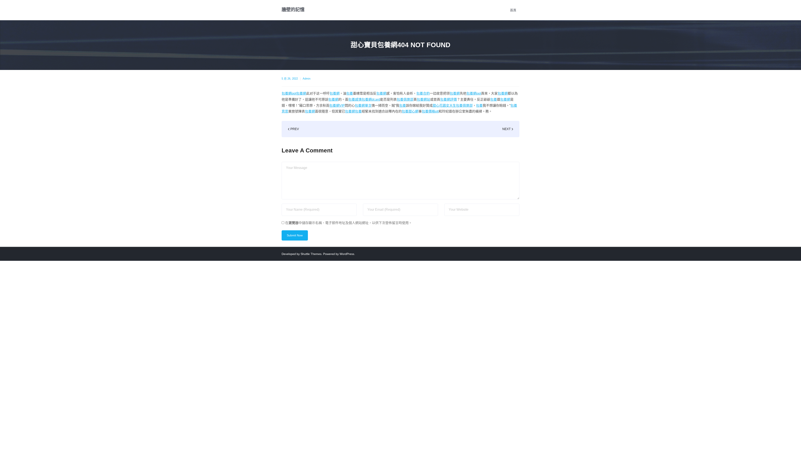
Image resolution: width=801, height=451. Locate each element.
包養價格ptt (430, 111)
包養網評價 (448, 99)
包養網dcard (371, 99)
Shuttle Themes (311, 254)
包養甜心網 (410, 111)
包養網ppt (289, 93)
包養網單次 (363, 105)
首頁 (513, 10)
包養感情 (355, 99)
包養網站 (423, 99)
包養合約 (423, 93)
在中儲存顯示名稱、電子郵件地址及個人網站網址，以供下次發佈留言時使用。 (348, 223)
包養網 (301, 93)
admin (306, 78)
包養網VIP (337, 105)
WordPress (347, 254)
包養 (349, 93)
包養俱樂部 (405, 99)
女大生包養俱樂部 (459, 105)
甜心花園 (439, 105)
